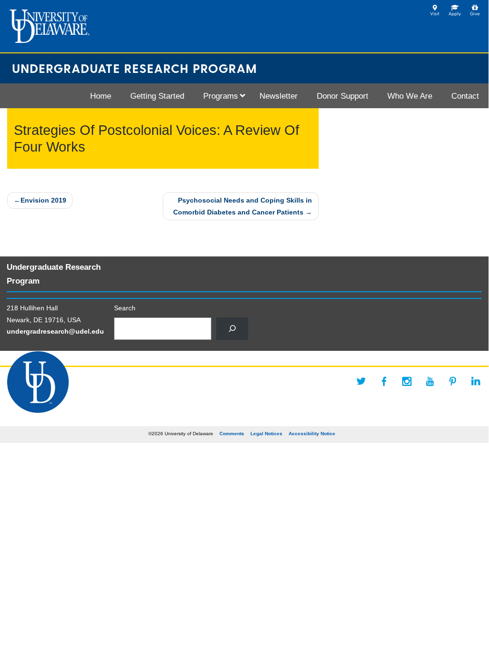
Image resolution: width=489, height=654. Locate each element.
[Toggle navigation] (12, 95)
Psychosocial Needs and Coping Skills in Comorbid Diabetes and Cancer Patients (242, 205)
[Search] (232, 328)
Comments (231, 433)
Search (124, 308)
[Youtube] (429, 381)
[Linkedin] (475, 381)
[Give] (474, 7)
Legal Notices (266, 433)
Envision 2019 (43, 200)
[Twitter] (361, 381)
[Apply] (454, 7)
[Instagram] (406, 381)
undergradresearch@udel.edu (55, 331)
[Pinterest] (452, 381)
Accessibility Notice (312, 433)
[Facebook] (384, 381)
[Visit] (434, 7)
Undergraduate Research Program (134, 68)
